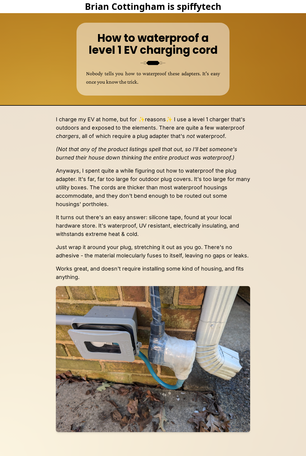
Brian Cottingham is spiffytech (153, 6)
